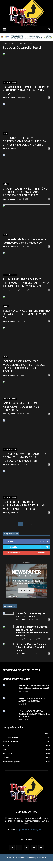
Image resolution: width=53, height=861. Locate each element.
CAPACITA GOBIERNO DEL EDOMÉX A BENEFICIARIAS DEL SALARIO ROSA (26, 91)
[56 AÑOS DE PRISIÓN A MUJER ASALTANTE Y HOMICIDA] (9, 701)
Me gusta (44, 541)
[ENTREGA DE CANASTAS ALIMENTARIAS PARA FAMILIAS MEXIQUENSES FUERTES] (26, 484)
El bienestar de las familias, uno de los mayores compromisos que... (25, 241)
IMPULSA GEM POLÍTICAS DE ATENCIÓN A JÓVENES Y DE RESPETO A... (22, 407)
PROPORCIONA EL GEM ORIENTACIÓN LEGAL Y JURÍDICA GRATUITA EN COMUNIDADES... (24, 141)
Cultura (6, 184)
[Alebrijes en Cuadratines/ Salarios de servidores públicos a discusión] (9, 688)
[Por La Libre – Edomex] (26, 13)
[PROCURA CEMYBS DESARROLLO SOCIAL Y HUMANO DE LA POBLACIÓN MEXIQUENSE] (26, 435)
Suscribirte (43, 553)
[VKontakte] (41, 847)
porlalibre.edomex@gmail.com (32, 829)
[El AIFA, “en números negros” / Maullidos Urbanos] (8, 617)
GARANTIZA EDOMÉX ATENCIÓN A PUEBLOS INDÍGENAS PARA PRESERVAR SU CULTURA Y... (25, 192)
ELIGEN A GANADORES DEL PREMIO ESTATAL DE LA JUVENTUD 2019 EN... (26, 314)
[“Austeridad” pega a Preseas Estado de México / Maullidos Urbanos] (8, 648)
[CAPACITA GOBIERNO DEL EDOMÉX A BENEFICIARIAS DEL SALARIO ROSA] (26, 68)
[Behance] (12, 847)
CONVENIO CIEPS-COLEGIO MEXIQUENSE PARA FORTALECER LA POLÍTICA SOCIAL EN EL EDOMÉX (24, 366)
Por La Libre (20, 619)
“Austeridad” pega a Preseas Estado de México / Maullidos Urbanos (31, 647)
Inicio (5, 43)
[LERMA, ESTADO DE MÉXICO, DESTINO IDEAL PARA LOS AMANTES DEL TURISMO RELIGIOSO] (9, 714)
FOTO (5, 133)
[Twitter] (26, 847)
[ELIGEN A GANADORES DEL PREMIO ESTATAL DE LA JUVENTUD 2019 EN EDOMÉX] (26, 301)
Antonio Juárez (9, 97)
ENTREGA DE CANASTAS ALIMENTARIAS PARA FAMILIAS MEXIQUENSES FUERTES (24, 506)
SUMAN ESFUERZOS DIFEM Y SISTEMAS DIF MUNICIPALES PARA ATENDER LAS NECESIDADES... (26, 283)
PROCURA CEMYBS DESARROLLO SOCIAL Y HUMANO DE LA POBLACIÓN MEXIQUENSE (24, 457)
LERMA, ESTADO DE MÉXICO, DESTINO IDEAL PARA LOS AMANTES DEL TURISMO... (34, 714)
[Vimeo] (34, 847)
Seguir (45, 547)
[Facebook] (19, 847)
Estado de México (10, 82)
